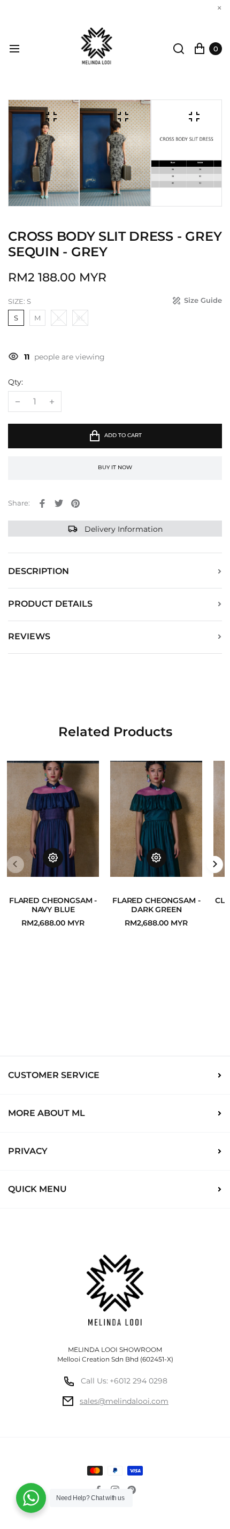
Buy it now (115, 467)
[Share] (42, 503)
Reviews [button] (29, 636)
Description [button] (38, 571)
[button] (214, 864)
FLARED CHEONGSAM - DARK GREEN (156, 905)
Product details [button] (50, 604)
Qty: (15, 382)
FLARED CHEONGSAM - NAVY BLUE (53, 905)
